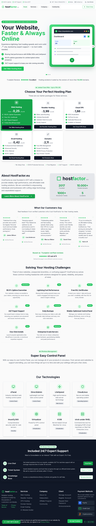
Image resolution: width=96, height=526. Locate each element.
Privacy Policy (13, 506)
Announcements (64, 506)
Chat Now (88, 463)
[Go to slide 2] (48, 74)
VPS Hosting (25, 501)
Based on (48, 253)
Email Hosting (25, 507)
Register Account (65, 498)
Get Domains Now (48, 158)
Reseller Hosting (26, 498)
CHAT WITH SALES (12, 522)
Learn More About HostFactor (16, 196)
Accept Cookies (75, 521)
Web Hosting (25, 495)
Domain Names (26, 504)
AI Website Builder (27, 510)
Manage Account (65, 495)
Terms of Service (4, 506)
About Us (43, 495)
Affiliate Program (46, 501)
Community (55, 7)
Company (44, 7)
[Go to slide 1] (46, 74)
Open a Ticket (86, 470)
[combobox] (61, 2)
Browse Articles (86, 477)
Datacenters (44, 498)
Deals (25, 7)
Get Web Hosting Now (12, 69)
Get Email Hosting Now (16, 158)
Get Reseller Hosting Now (48, 127)
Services (33, 7)
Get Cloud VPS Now (79, 127)
